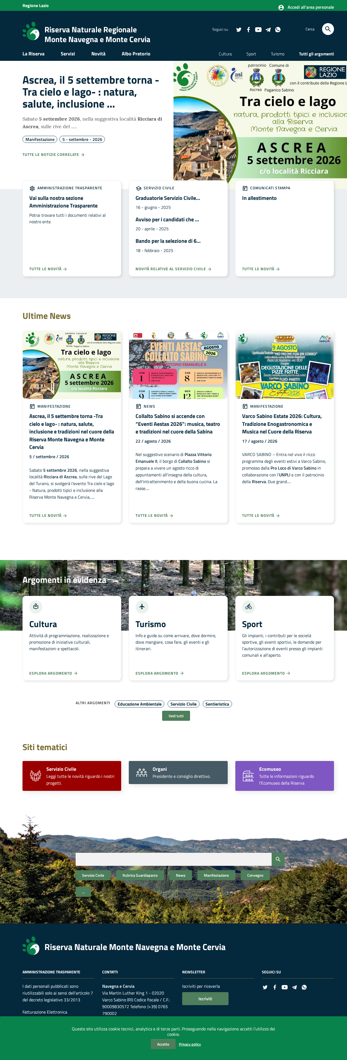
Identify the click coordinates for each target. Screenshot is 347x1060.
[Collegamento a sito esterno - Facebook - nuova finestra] (248, 29)
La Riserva (33, 53)
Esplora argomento (51, 673)
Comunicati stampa (269, 188)
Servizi (68, 53)
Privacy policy (190, 1044)
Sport (251, 54)
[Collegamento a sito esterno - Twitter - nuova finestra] (238, 29)
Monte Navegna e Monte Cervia (97, 39)
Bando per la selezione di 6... (168, 241)
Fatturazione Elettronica (45, 1012)
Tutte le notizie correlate (51, 154)
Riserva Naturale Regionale (90, 29)
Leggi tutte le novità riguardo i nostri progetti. (80, 776)
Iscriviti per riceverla (201, 986)
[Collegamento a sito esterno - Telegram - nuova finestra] (268, 29)
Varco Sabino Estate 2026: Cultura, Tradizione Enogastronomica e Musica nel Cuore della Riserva (282, 424)
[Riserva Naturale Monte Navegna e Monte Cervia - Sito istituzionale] (31, 30)
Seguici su (271, 972)
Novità (98, 53)
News (149, 406)
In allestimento (259, 198)
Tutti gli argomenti (316, 54)
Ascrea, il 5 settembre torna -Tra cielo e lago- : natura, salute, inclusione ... (91, 91)
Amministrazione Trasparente (69, 188)
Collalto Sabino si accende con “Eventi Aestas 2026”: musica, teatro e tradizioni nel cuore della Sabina (178, 424)
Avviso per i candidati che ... (167, 219)
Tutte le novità (46, 269)
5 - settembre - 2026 (82, 139)
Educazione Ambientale (140, 704)
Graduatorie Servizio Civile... (168, 198)
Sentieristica (217, 704)
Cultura (225, 54)
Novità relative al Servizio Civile (171, 269)
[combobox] (180, 859)
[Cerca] (328, 29)
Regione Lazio (36, 5)
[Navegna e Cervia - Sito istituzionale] (31, 945)
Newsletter (193, 972)
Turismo (277, 54)
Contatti (110, 972)
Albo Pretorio (136, 53)
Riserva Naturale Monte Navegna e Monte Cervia (135, 946)
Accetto (163, 1044)
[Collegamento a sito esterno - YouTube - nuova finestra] (258, 29)
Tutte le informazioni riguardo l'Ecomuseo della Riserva (286, 776)
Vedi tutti (176, 716)
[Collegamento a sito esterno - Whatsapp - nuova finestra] (277, 29)
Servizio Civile (159, 188)
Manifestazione (39, 139)
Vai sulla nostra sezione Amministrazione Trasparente (63, 202)
